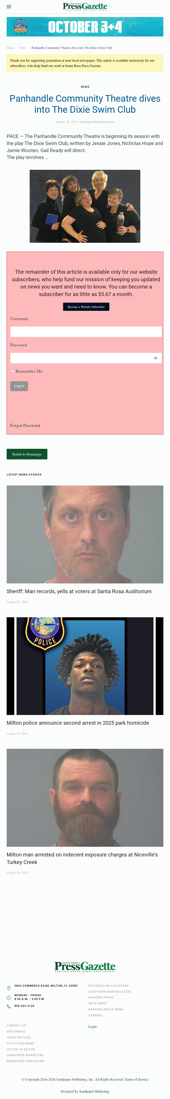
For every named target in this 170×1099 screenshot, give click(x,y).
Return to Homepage (27, 454)
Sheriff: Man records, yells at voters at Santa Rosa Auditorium (79, 591)
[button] (9, 6)
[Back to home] (85, 6)
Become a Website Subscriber (86, 307)
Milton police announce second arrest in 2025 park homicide (78, 723)
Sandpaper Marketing (94, 1091)
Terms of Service (137, 1079)
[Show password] (155, 358)
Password (18, 345)
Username (19, 318)
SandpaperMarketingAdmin (97, 122)
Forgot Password (25, 425)
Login (92, 1026)
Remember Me (28, 371)
